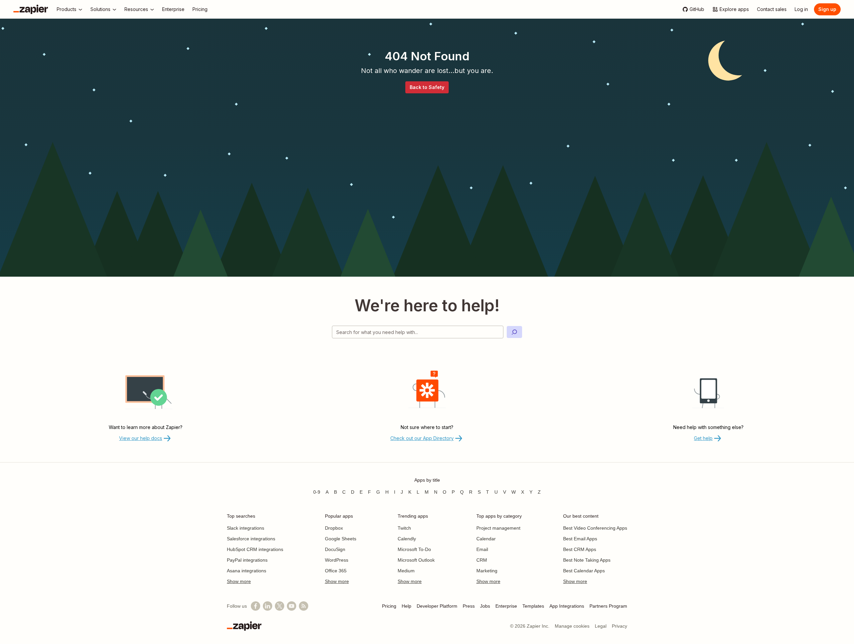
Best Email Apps (580, 538)
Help (406, 606)
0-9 (316, 492)
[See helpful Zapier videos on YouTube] (291, 606)
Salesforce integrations (251, 538)
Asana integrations (246, 570)
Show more (239, 581)
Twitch (404, 528)
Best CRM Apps (579, 549)
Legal (600, 626)
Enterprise (506, 606)
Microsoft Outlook (416, 560)
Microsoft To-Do (414, 549)
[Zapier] (30, 9)
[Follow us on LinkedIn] (267, 606)
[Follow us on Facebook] (255, 606)
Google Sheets (340, 538)
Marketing (486, 570)
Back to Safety (427, 87)
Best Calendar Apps (584, 570)
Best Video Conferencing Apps (595, 528)
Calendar (486, 538)
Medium (406, 570)
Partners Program (608, 606)
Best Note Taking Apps (586, 560)
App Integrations (566, 606)
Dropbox (334, 528)
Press (469, 606)
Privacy (619, 626)
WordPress (336, 560)
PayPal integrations (247, 560)
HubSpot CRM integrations (255, 549)
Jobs (485, 606)
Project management (498, 528)
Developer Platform (437, 606)
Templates (533, 606)
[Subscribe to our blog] (303, 606)
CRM (481, 560)
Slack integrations (245, 528)
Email (482, 549)
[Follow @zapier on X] (279, 606)
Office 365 (336, 570)
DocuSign (335, 549)
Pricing (389, 606)
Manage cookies (572, 626)
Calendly (407, 538)
